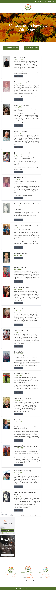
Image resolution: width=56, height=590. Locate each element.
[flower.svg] (34, 581)
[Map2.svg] (30, 581)
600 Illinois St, (28, 574)
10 (30, 515)
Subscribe (7, 530)
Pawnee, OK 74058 (28, 576)
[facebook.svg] (22, 581)
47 (35, 515)
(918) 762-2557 (29, 577)
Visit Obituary (18, 76)
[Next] (40, 515)
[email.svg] (26, 581)
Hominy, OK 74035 (45, 576)
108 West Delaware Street (11, 575)
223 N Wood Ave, (45, 574)
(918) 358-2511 (12, 578)
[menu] (53, 8)
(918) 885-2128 (47, 577)
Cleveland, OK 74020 (11, 576)
